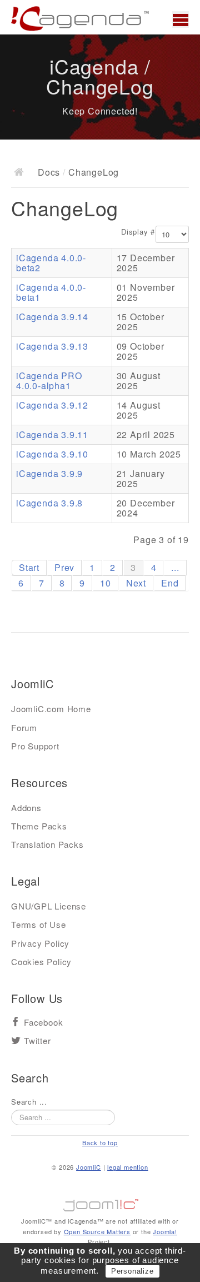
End (169, 583)
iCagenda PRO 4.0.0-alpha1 (49, 380)
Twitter (37, 1041)
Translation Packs (47, 844)
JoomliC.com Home (51, 708)
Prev (64, 567)
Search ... (29, 1102)
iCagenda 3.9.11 (52, 434)
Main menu (180, 19)
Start (29, 567)
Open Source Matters (97, 1231)
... (175, 567)
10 (105, 583)
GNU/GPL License (48, 906)
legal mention (127, 1166)
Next (136, 583)
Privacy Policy (40, 943)
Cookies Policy (41, 961)
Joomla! (165, 1231)
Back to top (100, 1142)
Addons (26, 807)
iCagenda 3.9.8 (49, 502)
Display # (138, 232)
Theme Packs (39, 826)
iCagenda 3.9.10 (52, 454)
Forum (24, 727)
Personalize (132, 1271)
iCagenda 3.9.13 (52, 346)
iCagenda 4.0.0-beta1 (51, 292)
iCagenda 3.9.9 (49, 473)
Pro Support (35, 746)
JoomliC (88, 1166)
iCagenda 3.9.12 (52, 405)
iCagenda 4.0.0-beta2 (51, 262)
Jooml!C (100, 1202)
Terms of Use (38, 924)
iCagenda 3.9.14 (52, 316)
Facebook (43, 1022)
